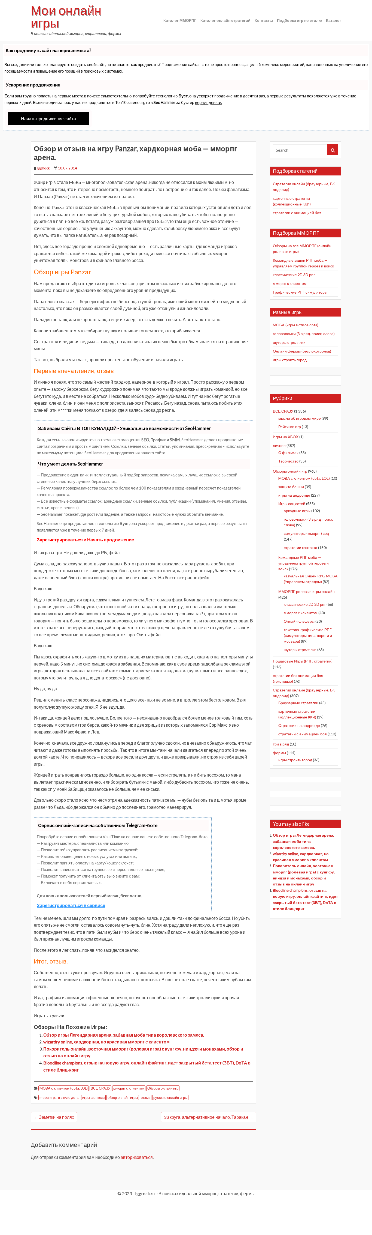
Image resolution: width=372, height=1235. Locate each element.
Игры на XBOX (285, 436)
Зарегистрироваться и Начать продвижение (85, 539)
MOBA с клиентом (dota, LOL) (63, 1088)
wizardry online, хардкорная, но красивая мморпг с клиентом (106, 1041)
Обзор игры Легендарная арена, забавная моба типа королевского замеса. (123, 1034)
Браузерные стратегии (298, 702)
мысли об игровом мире (299, 418)
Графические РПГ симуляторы (300, 292)
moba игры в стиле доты (59, 1097)
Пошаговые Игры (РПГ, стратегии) (303, 661)
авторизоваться (137, 1157)
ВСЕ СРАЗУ (100, 1088)
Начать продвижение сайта (48, 118)
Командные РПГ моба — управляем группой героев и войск (303, 563)
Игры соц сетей (291, 503)
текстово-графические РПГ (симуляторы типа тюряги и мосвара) (308, 635)
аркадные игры (297, 510)
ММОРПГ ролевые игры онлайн (306, 591)
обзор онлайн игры (123, 1097)
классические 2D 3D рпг (294, 274)
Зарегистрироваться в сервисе (71, 905)
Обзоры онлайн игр (162, 1088)
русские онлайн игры (170, 1097)
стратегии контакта (300, 547)
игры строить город (290, 359)
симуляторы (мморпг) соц (306, 533)
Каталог (333, 20)
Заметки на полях (54, 1117)
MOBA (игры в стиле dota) (295, 325)
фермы (279, 752)
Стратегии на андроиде (299, 725)
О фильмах (288, 452)
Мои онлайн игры (66, 16)
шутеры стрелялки (289, 342)
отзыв (145, 1097)
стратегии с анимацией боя (297, 212)
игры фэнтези (93, 1097)
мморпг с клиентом (128, 1088)
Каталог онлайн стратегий (225, 20)
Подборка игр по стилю (299, 20)
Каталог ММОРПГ (179, 20)
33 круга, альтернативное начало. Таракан (208, 1117)
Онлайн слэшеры (299, 621)
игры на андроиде (294, 495)
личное (279, 445)
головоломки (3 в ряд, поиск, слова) (304, 333)
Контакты (264, 20)
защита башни (291, 486)
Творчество (288, 461)
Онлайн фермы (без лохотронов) (302, 351)
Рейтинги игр (289, 426)
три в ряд (281, 744)
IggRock (43, 168)
